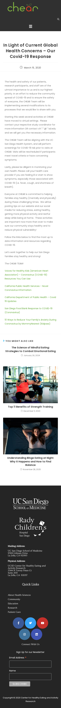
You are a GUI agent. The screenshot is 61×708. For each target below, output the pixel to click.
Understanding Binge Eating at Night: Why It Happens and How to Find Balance (30, 461)
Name (12, 670)
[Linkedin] (36, 634)
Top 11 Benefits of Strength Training (30, 407)
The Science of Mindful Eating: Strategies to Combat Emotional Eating (30, 349)
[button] (30, 26)
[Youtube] (42, 623)
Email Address (26, 655)
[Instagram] (24, 634)
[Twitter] (30, 623)
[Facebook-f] (18, 623)
